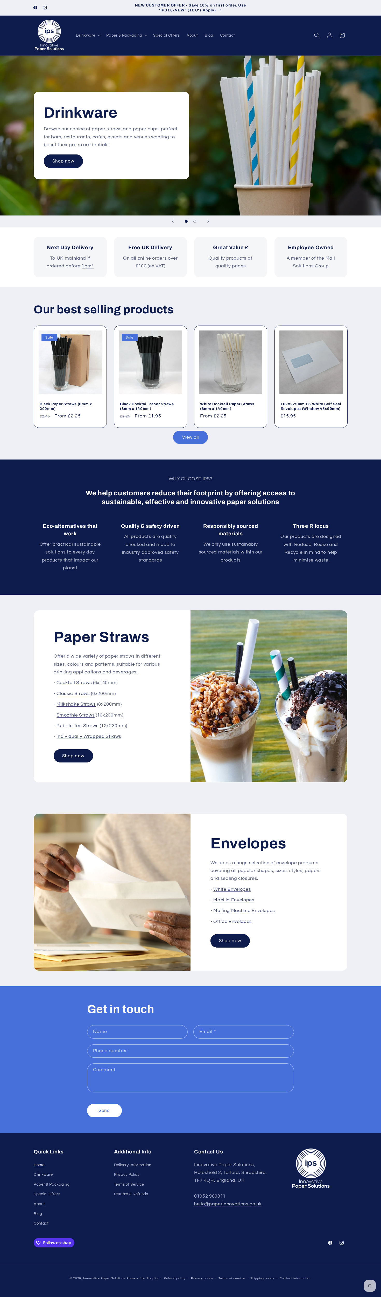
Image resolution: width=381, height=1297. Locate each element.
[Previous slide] (173, 221)
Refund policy (175, 1278)
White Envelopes (232, 889)
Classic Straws (73, 693)
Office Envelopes (232, 921)
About (39, 1204)
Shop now (63, 161)
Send (104, 1110)
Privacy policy (202, 1278)
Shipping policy (262, 1278)
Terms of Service (129, 1184)
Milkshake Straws (76, 704)
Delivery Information (132, 1165)
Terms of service (231, 1278)
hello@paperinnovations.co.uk (228, 1204)
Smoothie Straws (76, 715)
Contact (41, 1223)
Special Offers (47, 1194)
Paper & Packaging (51, 1184)
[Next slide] (208, 221)
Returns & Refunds (131, 1194)
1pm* (88, 266)
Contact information (296, 1278)
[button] (88, 35)
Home (39, 1165)
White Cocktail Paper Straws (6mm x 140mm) (227, 406)
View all (190, 437)
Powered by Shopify (142, 1278)
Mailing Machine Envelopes (244, 911)
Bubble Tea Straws (77, 726)
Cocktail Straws (74, 682)
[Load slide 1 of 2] (186, 221)
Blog (38, 1214)
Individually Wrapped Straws (89, 736)
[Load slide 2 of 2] (194, 221)
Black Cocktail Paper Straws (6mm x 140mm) (147, 406)
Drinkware (43, 1175)
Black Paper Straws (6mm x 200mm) (66, 406)
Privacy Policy (126, 1175)
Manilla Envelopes (233, 900)
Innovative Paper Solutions (104, 1278)
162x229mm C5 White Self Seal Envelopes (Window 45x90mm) (310, 406)
